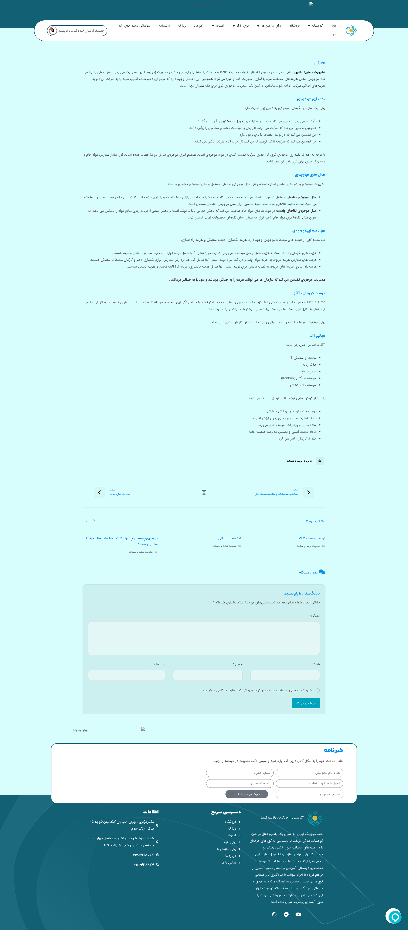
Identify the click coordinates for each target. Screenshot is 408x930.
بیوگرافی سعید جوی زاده (134, 25)
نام (316, 664)
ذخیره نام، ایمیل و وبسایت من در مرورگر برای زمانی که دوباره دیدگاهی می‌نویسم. (257, 690)
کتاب (333, 35)
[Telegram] (286, 914)
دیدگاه (314, 615)
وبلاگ (182, 25)
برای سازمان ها (271, 25)
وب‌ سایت (158, 664)
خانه (334, 25)
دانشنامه (164, 25)
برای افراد (243, 25)
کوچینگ (317, 25)
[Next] (87, 520)
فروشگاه (295, 25)
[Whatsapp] (274, 914)
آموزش (198, 25)
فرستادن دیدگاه (306, 703)
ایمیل (237, 664)
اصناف (220, 25)
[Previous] (94, 520)
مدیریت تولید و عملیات (299, 461)
